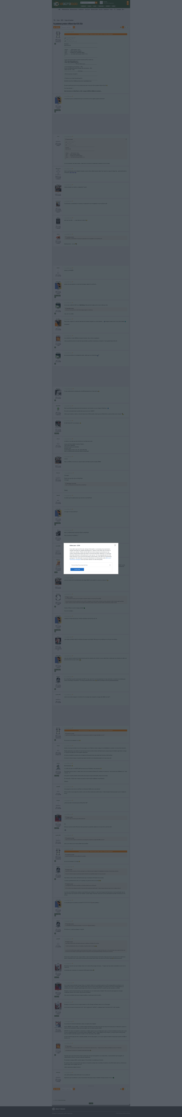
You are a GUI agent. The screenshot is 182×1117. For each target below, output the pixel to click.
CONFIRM (77, 569)
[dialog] (91, 558)
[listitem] (91, 565)
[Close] (115, 545)
